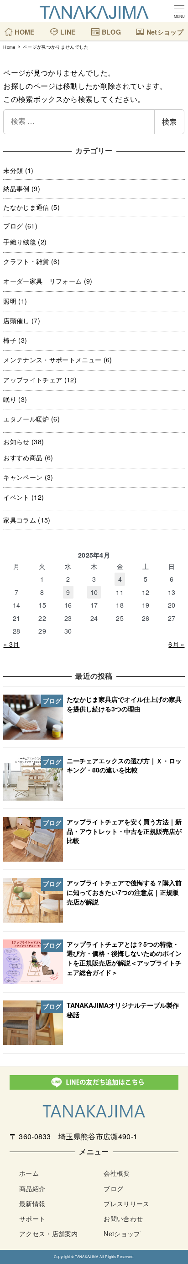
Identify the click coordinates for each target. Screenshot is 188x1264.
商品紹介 (32, 1188)
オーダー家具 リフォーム (42, 280)
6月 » (176, 644)
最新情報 (32, 1203)
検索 (169, 122)
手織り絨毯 (19, 241)
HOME (24, 28)
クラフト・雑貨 (26, 261)
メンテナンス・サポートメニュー (52, 359)
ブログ (13, 225)
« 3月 (11, 644)
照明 (9, 300)
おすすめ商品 (22, 457)
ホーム (29, 1173)
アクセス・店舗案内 (48, 1233)
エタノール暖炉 (26, 418)
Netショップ (163, 28)
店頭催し (16, 320)
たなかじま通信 (26, 207)
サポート (32, 1218)
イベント (16, 497)
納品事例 (16, 188)
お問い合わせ (123, 1218)
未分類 (13, 170)
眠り (9, 399)
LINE (67, 28)
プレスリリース (126, 1203)
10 (94, 592)
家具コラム (19, 519)
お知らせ (16, 441)
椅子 (9, 340)
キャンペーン (22, 477)
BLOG (110, 28)
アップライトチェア (32, 379)
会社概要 (117, 1173)
